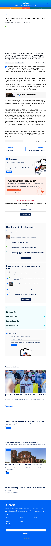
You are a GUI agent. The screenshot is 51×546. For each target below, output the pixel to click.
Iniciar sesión (25, 533)
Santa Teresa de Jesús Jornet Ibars (30, 5)
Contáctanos (36, 541)
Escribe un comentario (25, 214)
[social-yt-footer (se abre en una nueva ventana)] (22, 538)
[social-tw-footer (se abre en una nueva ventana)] (26, 538)
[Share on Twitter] (41, 62)
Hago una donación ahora (13, 189)
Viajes (6, 14)
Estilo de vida (7, 523)
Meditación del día (13, 317)
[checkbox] (11, 342)
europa (7, 472)
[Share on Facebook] (36, 62)
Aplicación (21, 521)
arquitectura (8, 428)
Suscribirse (26, 530)
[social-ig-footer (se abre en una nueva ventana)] (29, 538)
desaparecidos (9, 371)
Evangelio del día (12, 321)
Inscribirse (9, 171)
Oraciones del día (12, 326)
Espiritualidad (7, 521)
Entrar (29, 209)
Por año (34, 519)
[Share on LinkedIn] (38, 62)
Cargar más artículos (26, 257)
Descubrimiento (8, 525)
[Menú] (7, 3)
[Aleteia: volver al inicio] (25, 3)
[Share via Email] (43, 62)
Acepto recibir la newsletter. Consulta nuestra (19, 168)
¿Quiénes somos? (24, 541)
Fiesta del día (11, 312)
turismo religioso (9, 406)
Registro (11, 8)
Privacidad (42, 541)
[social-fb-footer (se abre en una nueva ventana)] (24, 538)
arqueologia (8, 449)
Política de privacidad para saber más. (33, 342)
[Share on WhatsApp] (45, 62)
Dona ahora (25, 8)
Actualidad (7, 519)
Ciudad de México (17, 82)
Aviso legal (31, 541)
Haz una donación (17, 541)
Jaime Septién (19, 22)
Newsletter (21, 519)
